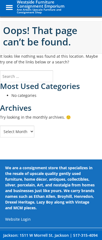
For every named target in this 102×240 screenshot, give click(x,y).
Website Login (18, 219)
